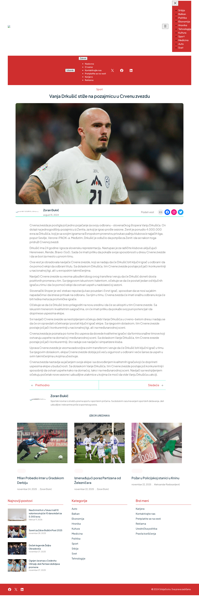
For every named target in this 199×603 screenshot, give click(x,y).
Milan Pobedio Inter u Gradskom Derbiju (40, 480)
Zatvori (83, 58)
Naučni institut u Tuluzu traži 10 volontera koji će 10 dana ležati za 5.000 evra (45, 513)
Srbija (75, 548)
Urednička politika (146, 528)
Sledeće (153, 385)
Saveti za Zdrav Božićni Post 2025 (45, 530)
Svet (74, 553)
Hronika (137, 470)
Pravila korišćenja (146, 533)
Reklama (141, 523)
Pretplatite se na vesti (148, 518)
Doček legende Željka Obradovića (40, 547)
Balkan (76, 513)
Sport (99, 89)
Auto (74, 508)
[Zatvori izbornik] (175, 3)
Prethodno (42, 385)
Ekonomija (78, 518)
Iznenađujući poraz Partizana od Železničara (97, 480)
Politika (76, 538)
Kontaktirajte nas (145, 513)
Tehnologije (78, 558)
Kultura (76, 528)
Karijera (140, 508)
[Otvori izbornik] (165, 26)
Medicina (77, 533)
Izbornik (70, 70)
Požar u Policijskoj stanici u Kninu (155, 478)
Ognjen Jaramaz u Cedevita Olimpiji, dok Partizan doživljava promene (44, 563)
